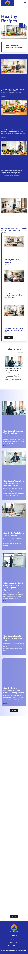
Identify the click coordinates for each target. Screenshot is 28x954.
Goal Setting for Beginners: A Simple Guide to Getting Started (13, 690)
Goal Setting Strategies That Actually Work (13, 369)
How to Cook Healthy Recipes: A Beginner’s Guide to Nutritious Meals (12, 130)
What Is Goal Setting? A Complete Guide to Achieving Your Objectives (13, 586)
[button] (25, 3)
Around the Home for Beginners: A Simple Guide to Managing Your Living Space (14, 295)
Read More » (7, 49)
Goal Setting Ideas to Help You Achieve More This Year (13, 638)
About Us (14, 935)
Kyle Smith (8, 372)
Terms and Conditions (14, 946)
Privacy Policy (14, 942)
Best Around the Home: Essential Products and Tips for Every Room (13, 260)
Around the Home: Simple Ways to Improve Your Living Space (14, 229)
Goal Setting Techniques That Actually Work (13, 534)
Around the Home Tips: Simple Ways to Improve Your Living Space (13, 330)
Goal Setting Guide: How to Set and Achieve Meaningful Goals (13, 483)
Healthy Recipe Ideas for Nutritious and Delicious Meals (13, 46)
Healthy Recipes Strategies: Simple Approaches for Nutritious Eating (11, 171)
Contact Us (14, 939)
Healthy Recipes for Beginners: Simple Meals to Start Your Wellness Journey (12, 90)
